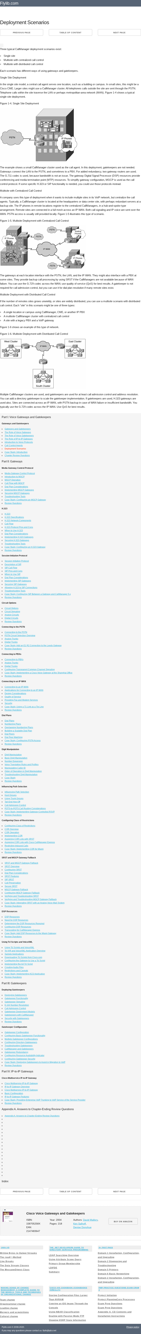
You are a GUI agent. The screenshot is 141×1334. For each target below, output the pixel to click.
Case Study (10, 778)
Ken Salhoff (79, 1223)
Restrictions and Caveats (16, 970)
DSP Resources (12, 917)
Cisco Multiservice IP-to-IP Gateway (21, 1083)
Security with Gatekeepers (17, 1018)
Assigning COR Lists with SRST (19, 839)
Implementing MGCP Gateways (19, 490)
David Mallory (90, 1220)
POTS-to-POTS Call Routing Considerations (25, 808)
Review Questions (13, 503)
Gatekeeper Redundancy (16, 1052)
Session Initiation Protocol (17, 561)
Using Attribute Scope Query (65, 1259)
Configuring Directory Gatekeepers (21, 1042)
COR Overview (12, 829)
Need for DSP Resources (16, 920)
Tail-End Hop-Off (12, 802)
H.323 (7, 514)
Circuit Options (11, 608)
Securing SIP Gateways (16, 584)
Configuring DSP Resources (18, 927)
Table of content (70, 33)
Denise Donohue (82, 1227)
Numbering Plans (13, 724)
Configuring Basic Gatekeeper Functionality (25, 1035)
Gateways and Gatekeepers (18, 429)
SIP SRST (9, 879)
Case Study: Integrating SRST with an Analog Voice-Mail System (34, 903)
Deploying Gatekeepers (16, 995)
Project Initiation (107, 1295)
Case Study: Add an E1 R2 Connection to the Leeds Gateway (33, 645)
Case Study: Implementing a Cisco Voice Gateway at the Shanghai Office (38, 673)
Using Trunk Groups (14, 798)
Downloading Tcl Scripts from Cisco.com (23, 957)
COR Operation (12, 832)
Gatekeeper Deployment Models (20, 1011)
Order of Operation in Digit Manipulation (23, 771)
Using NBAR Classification (64, 1312)
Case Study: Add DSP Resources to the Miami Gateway (30, 933)
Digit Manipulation (13, 754)
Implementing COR (14, 836)
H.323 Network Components (18, 520)
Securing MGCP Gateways (17, 493)
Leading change (9, 1308)
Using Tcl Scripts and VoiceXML (19, 947)
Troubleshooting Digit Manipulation (21, 774)
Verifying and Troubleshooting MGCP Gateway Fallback (31, 899)
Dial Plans (9, 721)
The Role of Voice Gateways (18, 432)
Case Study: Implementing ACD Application (25, 974)
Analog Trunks (11, 639)
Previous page (21, 33)
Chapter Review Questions (17, 455)
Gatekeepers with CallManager (19, 1015)
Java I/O (5, 1247)
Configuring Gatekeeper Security (20, 1059)
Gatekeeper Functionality (16, 998)
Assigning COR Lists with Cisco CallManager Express (30, 842)
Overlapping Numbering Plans (19, 727)
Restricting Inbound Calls (16, 846)
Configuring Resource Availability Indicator (24, 1055)
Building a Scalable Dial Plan (18, 731)
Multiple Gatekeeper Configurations (21, 1039)
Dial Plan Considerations (16, 486)
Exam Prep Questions (110, 1303)
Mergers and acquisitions (14, 1312)
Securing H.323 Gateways (17, 540)
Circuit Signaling (12, 611)
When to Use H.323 (14, 530)
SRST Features (12, 876)
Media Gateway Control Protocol (20, 473)
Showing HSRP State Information (67, 1320)
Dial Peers (9, 734)
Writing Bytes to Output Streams (18, 1253)
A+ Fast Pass (106, 1247)
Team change (7, 1300)
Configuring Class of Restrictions (20, 826)
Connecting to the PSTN (16, 632)
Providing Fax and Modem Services (21, 700)
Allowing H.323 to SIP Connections (21, 587)
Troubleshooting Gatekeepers (18, 1045)
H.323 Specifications (14, 517)
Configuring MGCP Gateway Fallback (22, 893)
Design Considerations (15, 693)
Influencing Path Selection (17, 792)
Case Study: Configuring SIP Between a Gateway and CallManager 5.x (38, 594)
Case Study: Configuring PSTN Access (23, 740)
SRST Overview (12, 866)
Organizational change (12, 1304)
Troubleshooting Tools (15, 496)
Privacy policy (132, 1327)
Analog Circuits (12, 615)
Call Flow (9, 524)
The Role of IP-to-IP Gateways (19, 439)
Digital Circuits (11, 618)
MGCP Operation (13, 480)
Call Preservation (13, 883)
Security (8, 703)
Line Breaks (7, 1261)
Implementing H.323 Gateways (19, 537)
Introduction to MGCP (15, 476)
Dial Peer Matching (14, 737)
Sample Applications (14, 954)
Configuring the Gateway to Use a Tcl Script (25, 960)
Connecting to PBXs (14, 659)
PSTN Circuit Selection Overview (20, 635)
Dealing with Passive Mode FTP (66, 1316)
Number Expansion (14, 761)
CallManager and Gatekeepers (19, 1049)
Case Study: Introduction (16, 452)
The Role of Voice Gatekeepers (19, 435)
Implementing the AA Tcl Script (19, 964)
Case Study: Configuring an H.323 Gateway (25, 547)
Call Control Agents (14, 445)
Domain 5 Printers (108, 1269)
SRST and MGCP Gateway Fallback (21, 863)
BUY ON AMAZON (123, 1222)
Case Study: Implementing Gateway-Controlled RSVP (30, 812)
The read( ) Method (10, 1257)
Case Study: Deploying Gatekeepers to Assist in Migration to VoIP (35, 1062)
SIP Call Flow (11, 568)
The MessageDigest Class (15, 1269)
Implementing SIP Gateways (18, 581)
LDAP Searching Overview (64, 1255)
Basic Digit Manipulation (16, 758)
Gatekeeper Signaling (15, 1002)
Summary (54, 1272)
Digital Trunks (11, 642)
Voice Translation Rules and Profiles (22, 764)
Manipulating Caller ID (15, 768)
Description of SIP (13, 564)
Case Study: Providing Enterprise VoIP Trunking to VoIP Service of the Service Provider (45, 1100)
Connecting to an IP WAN (16, 687)
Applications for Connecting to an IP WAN (24, 690)
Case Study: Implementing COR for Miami (24, 849)
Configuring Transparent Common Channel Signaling (30, 669)
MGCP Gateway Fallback (16, 889)
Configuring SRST (13, 870)
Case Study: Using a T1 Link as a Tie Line (24, 707)
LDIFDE (53, 1268)
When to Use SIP (12, 574)
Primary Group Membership (64, 1263)
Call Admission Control (15, 805)
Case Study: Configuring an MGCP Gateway (25, 500)
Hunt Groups (11, 795)
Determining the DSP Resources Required (24, 923)
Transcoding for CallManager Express (22, 930)
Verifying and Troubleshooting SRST (22, 896)
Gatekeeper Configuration (17, 1032)
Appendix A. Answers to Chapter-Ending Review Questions (32, 1116)
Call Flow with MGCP (14, 483)
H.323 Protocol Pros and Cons (19, 527)
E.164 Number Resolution (17, 1005)
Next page (119, 33)
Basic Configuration (14, 1093)
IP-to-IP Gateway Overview (17, 1086)
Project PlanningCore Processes (116, 1299)
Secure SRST (11, 886)
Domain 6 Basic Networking (113, 1274)
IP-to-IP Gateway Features (17, 1096)
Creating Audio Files (14, 967)
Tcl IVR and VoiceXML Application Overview (25, 951)
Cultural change (9, 1316)
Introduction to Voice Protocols (19, 442)
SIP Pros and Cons (13, 571)
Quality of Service (13, 697)
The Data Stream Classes (14, 1265)
